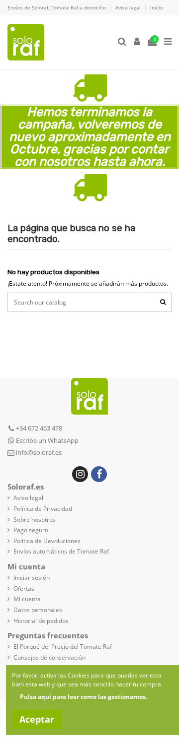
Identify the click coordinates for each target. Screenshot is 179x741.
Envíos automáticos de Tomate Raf (61, 552)
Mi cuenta (27, 599)
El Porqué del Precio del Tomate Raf (62, 647)
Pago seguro (30, 530)
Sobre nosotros (34, 520)
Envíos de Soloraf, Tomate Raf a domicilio (57, 7)
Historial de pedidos (41, 621)
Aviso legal (128, 7)
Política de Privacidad (42, 509)
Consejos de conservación (49, 658)
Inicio (156, 7)
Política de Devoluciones (47, 541)
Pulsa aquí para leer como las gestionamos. (83, 696)
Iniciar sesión (31, 578)
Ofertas (23, 589)
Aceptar (36, 719)
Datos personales (37, 610)
